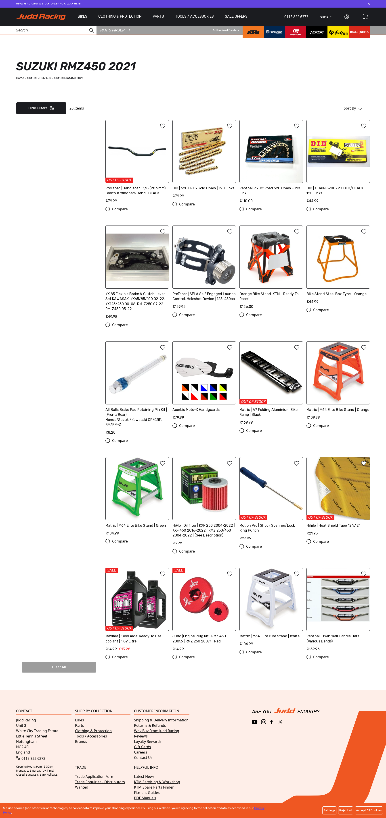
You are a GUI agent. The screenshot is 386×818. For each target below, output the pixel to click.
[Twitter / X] (280, 722)
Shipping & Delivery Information (161, 720)
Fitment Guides (147, 792)
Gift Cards (142, 746)
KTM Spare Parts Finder (154, 787)
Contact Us (143, 757)
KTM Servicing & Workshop (157, 781)
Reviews (141, 736)
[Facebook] (272, 722)
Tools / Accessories (91, 736)
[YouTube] (255, 722)
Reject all (345, 810)
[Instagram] (263, 721)
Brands (81, 741)
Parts (79, 725)
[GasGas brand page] (295, 32)
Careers (140, 752)
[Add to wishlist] (162, 126)
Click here (74, 3)
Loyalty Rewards (148, 741)
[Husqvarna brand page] (274, 32)
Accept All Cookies (369, 810)
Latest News (144, 776)
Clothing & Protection (93, 730)
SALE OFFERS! (236, 16)
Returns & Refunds (150, 725)
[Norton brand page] (316, 32)
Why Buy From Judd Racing (156, 730)
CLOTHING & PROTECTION (120, 16)
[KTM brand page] (253, 32)
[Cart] (365, 16)
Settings (329, 810)
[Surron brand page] (338, 32)
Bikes (79, 720)
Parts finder (112, 30)
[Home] (41, 17)
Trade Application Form (94, 776)
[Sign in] (346, 16)
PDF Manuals (145, 797)
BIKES (82, 16)
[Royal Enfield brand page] (359, 32)
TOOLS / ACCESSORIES (194, 16)
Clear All (59, 667)
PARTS (158, 16)
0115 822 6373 (296, 16)
